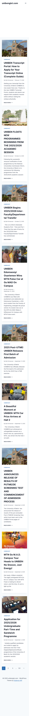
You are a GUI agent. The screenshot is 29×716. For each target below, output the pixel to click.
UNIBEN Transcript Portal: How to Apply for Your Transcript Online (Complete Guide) (14, 70)
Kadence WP (18, 680)
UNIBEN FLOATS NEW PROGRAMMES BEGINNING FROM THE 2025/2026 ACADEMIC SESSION (14, 142)
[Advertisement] (14, 21)
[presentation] (14, 48)
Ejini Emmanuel (9, 80)
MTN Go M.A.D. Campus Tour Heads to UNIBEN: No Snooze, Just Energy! (14, 561)
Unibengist (7, 59)
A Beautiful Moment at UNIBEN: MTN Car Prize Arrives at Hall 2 (13, 413)
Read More (8, 102)
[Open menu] (25, 3)
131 (19, 668)
